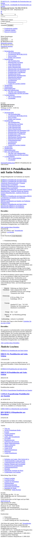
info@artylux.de (5, 109)
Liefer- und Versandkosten (12, 437)
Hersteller (7, 469)
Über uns (7, 428)
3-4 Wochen (10, 232)
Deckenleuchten (9, 51)
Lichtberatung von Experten (12, 472)
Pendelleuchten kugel (14, 74)
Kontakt (6, 432)
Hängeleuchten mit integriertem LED (19, 69)
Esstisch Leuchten (9, 478)
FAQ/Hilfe (7, 438)
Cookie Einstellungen (10, 453)
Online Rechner (16, 490)
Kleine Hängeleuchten (14, 67)
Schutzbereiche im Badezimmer (13, 465)
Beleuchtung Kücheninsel (11, 486)
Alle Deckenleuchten (14, 52)
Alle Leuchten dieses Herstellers (10, 227)
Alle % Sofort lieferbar (14, 96)
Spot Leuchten (12, 56)
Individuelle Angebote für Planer (13, 470)
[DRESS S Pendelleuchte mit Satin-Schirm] (14, 180)
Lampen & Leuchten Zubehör (16, 83)
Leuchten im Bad (9, 480)
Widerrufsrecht (8, 446)
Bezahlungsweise (9, 440)
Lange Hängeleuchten (14, 64)
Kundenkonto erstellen (11, 28)
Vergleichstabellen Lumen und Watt (14, 461)
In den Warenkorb (16, 236)
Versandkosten (18, 230)
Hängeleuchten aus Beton (15, 62)
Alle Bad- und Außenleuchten (16, 92)
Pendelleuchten (8, 59)
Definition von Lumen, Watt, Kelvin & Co (16, 459)
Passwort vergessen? (10, 32)
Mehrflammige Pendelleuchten (17, 75)
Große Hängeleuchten (14, 65)
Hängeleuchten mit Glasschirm (17, 70)
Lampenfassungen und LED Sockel (14, 462)
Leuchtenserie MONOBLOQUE (17, 54)
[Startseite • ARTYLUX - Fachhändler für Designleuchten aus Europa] (16, 3)
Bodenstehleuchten (9, 88)
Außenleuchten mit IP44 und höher (18, 93)
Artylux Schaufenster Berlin (12, 430)
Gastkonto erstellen (9, 30)
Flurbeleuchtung (9, 483)
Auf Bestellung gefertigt (19, 314)
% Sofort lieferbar (9, 95)
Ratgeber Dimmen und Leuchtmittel (14, 464)
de (1, 11)
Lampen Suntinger (9, 433)
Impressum (7, 451)
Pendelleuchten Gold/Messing (16, 72)
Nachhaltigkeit (8, 435)
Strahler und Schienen (14, 57)
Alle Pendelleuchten (14, 61)
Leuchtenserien (12, 80)
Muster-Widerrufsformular (12, 443)
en (1, 13)
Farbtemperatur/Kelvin (11, 467)
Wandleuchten (8, 87)
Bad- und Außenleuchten (11, 90)
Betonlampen (12, 82)
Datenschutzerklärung (10, 450)
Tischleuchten (8, 85)
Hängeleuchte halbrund (15, 77)
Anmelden (10, 25)
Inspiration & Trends (10, 488)
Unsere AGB (8, 448)
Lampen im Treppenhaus (11, 481)
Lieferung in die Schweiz (11, 441)
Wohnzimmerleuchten (14, 79)
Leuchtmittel (11, 98)
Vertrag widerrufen (9, 445)
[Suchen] (1, 18)
